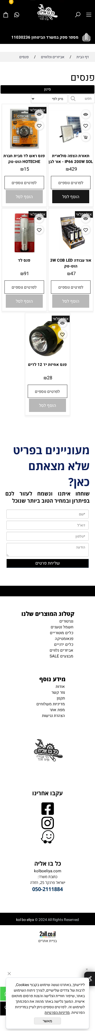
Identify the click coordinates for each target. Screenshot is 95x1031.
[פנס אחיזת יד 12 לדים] (47, 359)
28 (49, 377)
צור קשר (58, 692)
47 (73, 273)
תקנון (61, 698)
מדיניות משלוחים (50, 704)
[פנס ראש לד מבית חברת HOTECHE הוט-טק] (24, 150)
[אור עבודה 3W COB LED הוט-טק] (71, 254)
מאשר (47, 1021)
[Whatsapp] (17, 9)
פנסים (82, 78)
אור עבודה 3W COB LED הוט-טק (70, 263)
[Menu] (89, 9)
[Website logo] (47, 12)
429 (73, 169)
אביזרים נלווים (61, 650)
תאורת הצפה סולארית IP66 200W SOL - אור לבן (71, 159)
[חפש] (78, 9)
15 (26, 169)
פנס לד (24, 260)
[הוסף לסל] (85, 137)
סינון (47, 89)
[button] (70, 196)
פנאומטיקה (64, 639)
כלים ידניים (63, 644)
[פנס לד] (24, 254)
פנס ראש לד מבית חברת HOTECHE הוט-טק (24, 159)
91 (26, 273)
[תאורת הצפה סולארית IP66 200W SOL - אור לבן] (71, 150)
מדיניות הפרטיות (57, 1012)
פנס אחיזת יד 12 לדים (47, 364)
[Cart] (6, 9)
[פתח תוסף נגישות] (89, 979)
